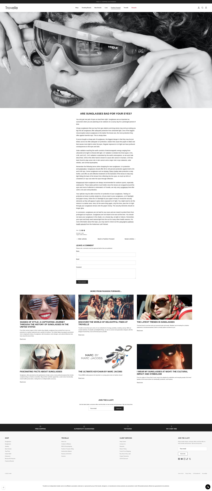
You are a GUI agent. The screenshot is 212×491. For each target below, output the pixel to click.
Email (77, 259)
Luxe (106, 7)
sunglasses (124, 187)
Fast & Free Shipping (125, 451)
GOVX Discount (124, 458)
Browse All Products (10, 458)
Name (77, 251)
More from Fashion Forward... (106, 291)
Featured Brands (9, 461)
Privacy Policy (188, 473)
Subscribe (118, 408)
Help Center (123, 441)
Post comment (82, 282)
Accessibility (204, 473)
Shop (76, 7)
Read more (23, 339)
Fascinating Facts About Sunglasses (41, 371)
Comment (79, 267)
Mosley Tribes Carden (111, 171)
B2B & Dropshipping (66, 446)
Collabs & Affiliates (66, 444)
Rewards (134, 7)
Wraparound (80, 182)
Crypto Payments (124, 456)
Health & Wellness (83, 234)
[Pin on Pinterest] (84, 230)
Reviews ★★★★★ (66, 453)
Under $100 (8, 453)
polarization (83, 169)
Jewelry (7, 446)
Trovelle (126, 7)
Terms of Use (181, 473)
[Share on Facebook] (82, 230)
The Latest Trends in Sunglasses (156, 322)
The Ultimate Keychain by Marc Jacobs (100, 371)
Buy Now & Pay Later (125, 453)
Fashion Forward (115, 7)
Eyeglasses (8, 444)
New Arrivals (97, 7)
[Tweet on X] (80, 230)
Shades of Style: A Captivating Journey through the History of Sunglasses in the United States (44, 324)
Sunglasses (8, 441)
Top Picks (7, 451)
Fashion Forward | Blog (67, 448)
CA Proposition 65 (196, 473)
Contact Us (122, 444)
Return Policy (123, 448)
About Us (63, 441)
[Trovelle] (11, 7)
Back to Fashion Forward (106, 239)
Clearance (7, 456)
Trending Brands (86, 7)
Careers (63, 456)
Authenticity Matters (66, 451)
